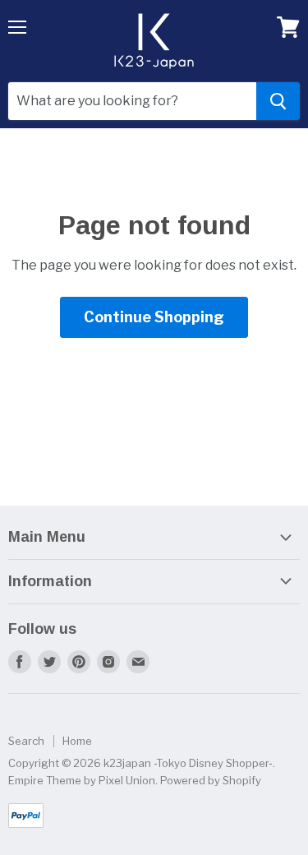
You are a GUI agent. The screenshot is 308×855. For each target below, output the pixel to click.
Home (77, 740)
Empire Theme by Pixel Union (81, 780)
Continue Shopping (154, 317)
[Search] (278, 101)
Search (26, 740)
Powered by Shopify (210, 780)
